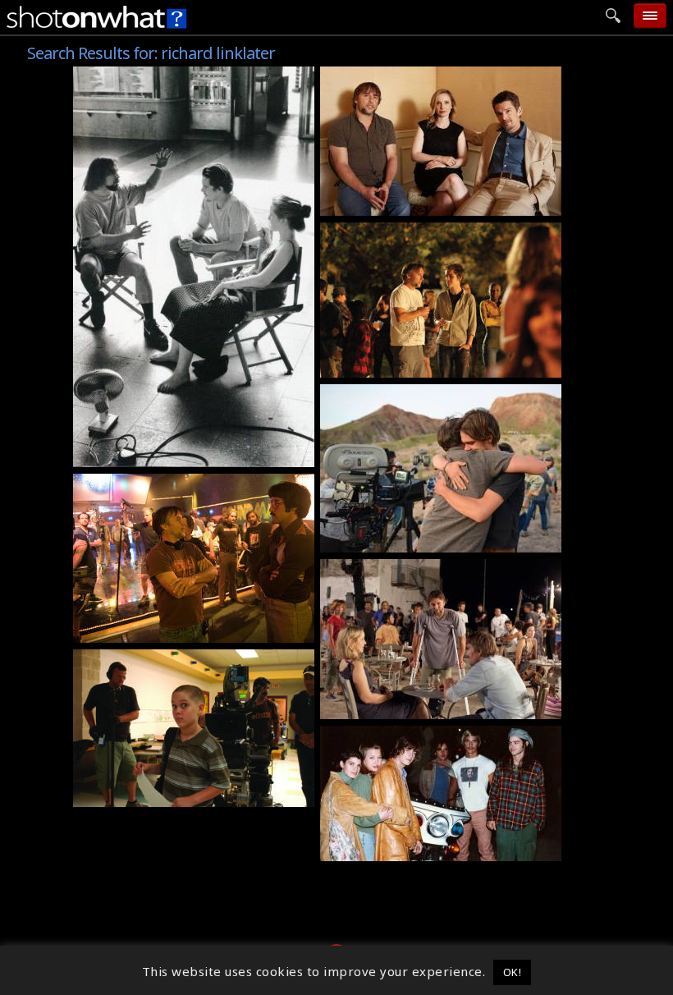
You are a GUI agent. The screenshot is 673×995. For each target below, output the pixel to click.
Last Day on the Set (389, 540)
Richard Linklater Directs (161, 455)
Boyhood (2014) (376, 231)
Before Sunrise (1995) (150, 75)
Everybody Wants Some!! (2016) (179, 483)
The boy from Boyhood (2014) (175, 795)
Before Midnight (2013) (402, 75)
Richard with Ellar (384, 365)
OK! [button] (512, 972)
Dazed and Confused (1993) (415, 735)
